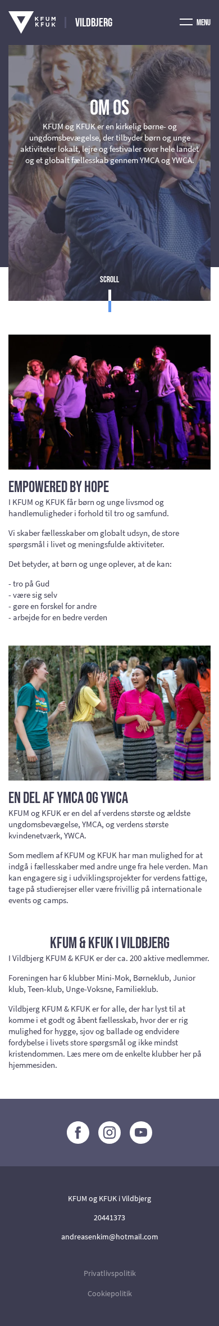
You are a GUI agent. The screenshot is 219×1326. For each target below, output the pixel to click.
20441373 (109, 1217)
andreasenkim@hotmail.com (109, 1237)
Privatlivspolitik (110, 1273)
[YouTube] (141, 1132)
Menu (203, 22)
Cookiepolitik (110, 1293)
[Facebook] (78, 1132)
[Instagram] (109, 1132)
